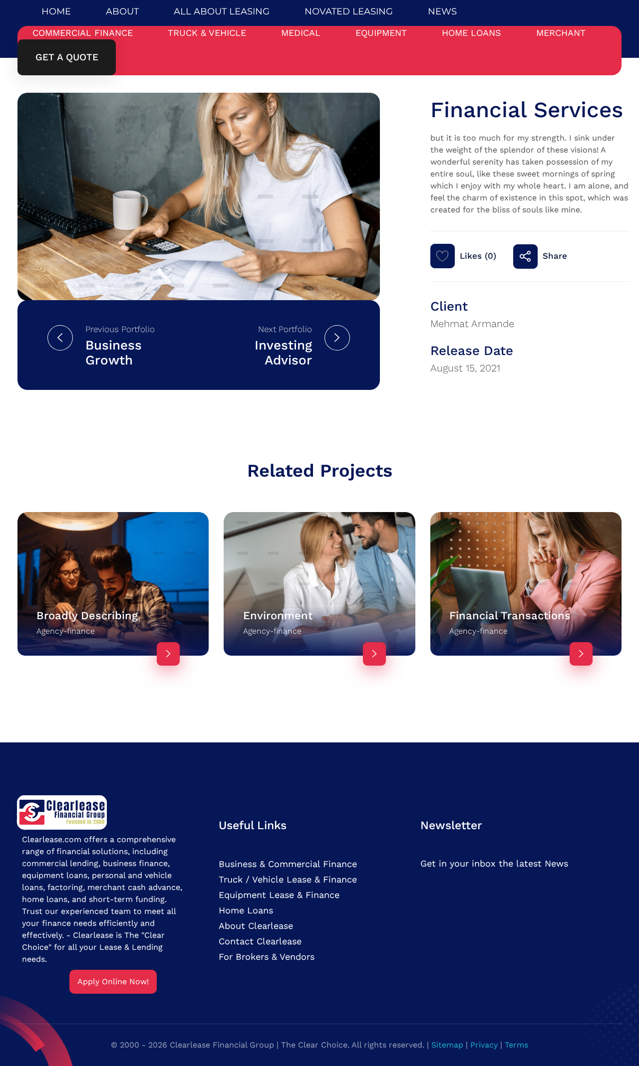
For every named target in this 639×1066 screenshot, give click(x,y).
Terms (516, 1045)
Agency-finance (65, 631)
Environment (278, 615)
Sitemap (447, 1045)
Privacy (484, 1045)
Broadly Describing (87, 615)
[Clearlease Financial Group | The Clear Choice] (62, 811)
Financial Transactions (510, 615)
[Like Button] (442, 256)
